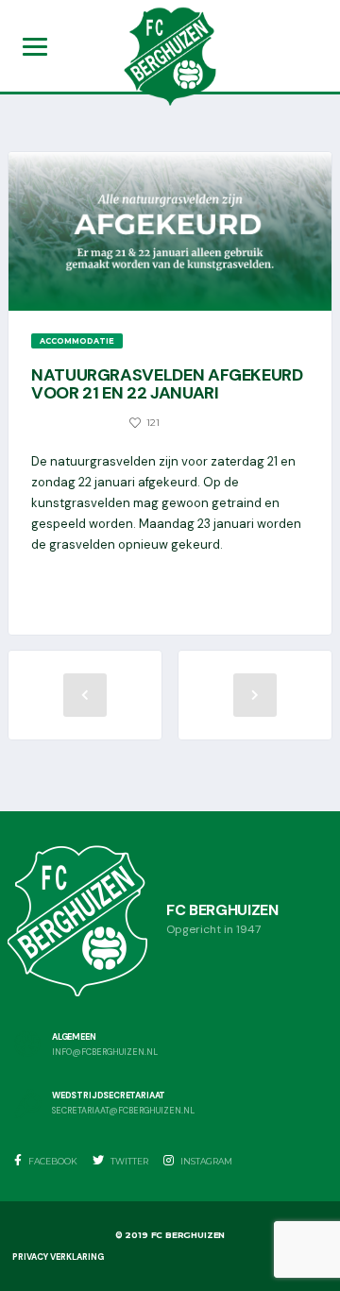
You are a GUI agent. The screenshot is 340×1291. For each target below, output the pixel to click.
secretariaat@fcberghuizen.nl (123, 1111)
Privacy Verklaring (58, 1257)
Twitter (128, 1161)
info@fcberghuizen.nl (105, 1052)
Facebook (51, 1161)
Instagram (205, 1161)
